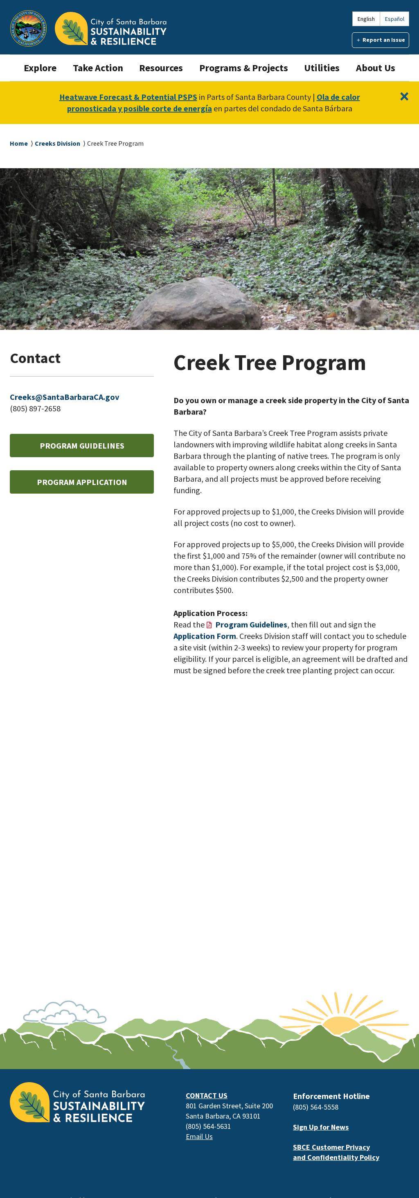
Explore (40, 67)
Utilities (322, 67)
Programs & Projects (243, 67)
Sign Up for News (321, 1127)
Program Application (82, 482)
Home (19, 143)
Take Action (98, 67)
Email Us (199, 1136)
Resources (161, 67)
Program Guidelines (82, 445)
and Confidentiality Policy (336, 1157)
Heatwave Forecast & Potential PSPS (128, 97)
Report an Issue (384, 39)
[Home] (110, 28)
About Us (375, 67)
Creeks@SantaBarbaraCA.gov (64, 397)
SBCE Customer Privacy (331, 1147)
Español (394, 19)
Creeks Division (57, 143)
